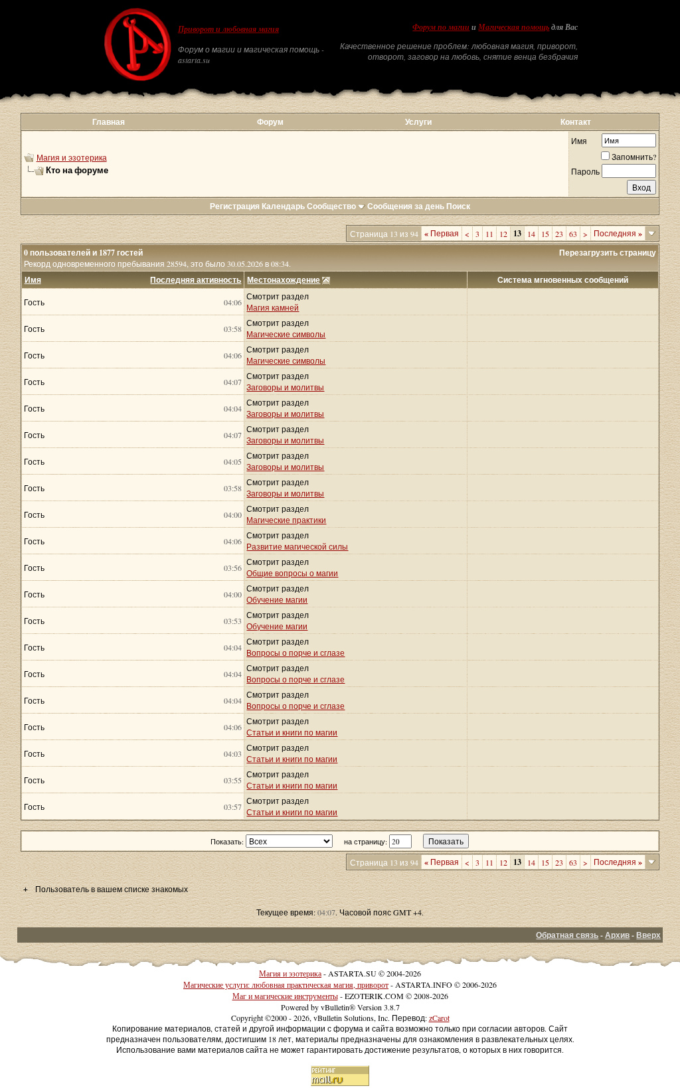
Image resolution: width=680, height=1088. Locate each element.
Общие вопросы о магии (292, 573)
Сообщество (331, 206)
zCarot (439, 1017)
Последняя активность (195, 279)
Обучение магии (276, 599)
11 (489, 233)
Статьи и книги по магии (291, 732)
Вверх (648, 935)
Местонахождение (283, 279)
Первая (441, 233)
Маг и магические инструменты (285, 995)
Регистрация (235, 206)
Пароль (585, 171)
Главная (108, 121)
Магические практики (286, 519)
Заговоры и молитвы (285, 387)
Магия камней (272, 307)
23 (559, 233)
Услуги (418, 121)
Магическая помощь (513, 27)
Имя (579, 140)
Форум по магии (440, 27)
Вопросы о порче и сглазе (295, 652)
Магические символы (285, 334)
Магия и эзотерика (72, 157)
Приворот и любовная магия (228, 29)
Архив (617, 935)
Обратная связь (567, 935)
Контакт (575, 121)
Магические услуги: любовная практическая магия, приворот (285, 984)
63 (573, 233)
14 (531, 233)
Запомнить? (634, 156)
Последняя (618, 233)
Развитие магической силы (297, 546)
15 (545, 233)
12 (503, 233)
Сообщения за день (405, 206)
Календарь (283, 206)
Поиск (458, 206)
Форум (270, 121)
